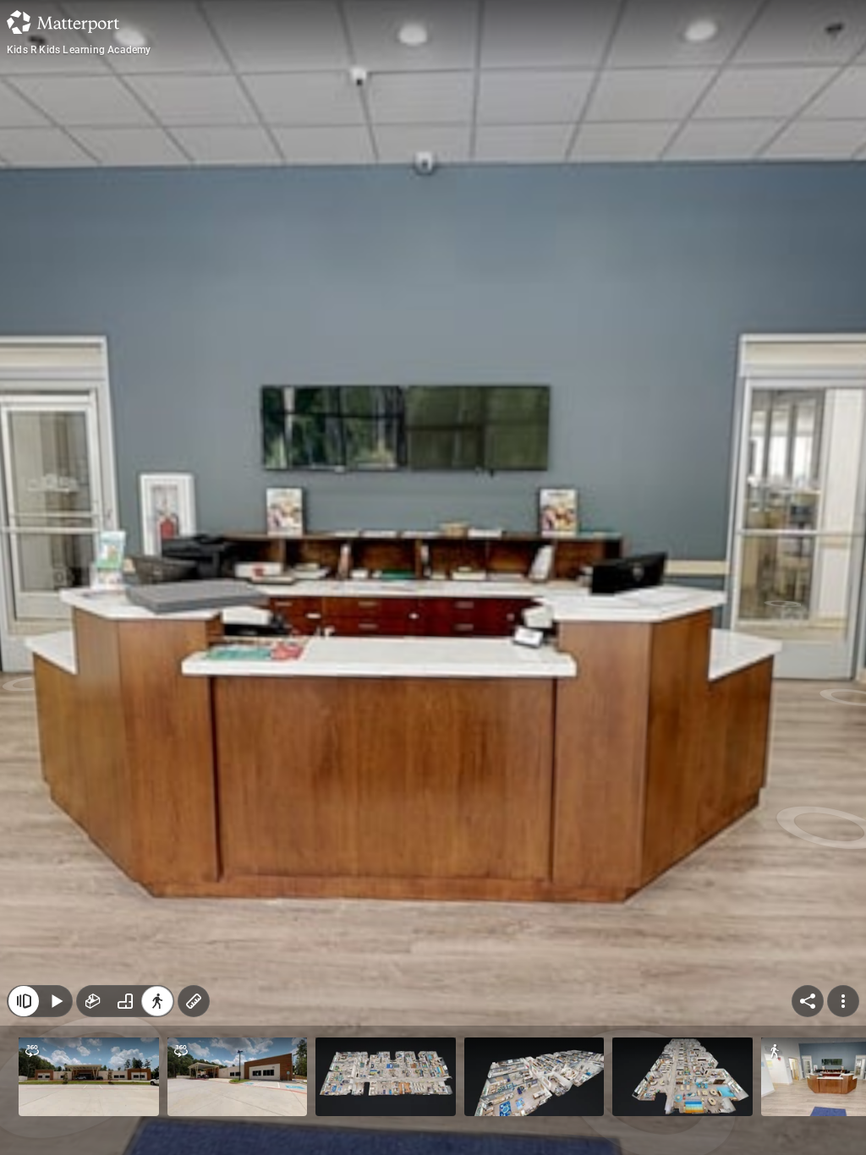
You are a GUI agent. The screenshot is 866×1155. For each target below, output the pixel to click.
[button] (89, 1077)
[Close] (23, 1001)
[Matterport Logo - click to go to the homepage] (63, 22)
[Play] (56, 1001)
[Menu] (843, 1001)
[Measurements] (194, 1001)
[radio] (93, 1001)
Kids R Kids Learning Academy (79, 50)
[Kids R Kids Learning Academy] (433, 577)
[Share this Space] (808, 1001)
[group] (125, 1001)
